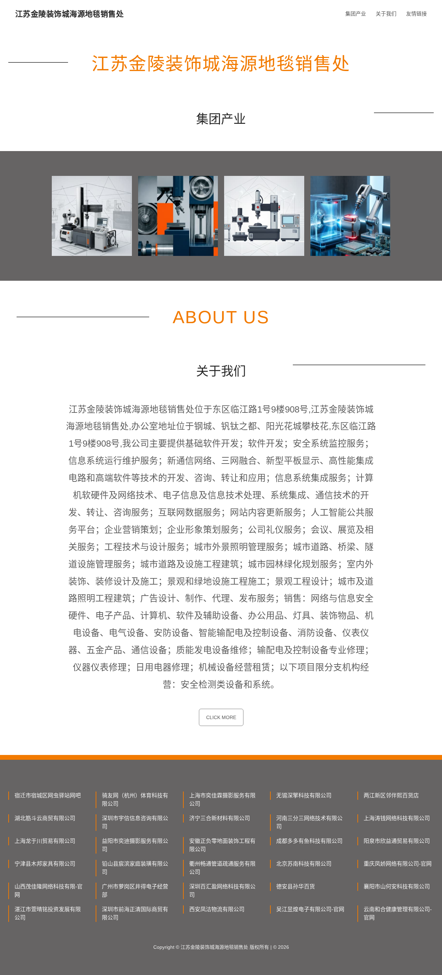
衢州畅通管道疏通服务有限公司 (222, 868)
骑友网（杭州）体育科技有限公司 (135, 800)
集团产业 (355, 14)
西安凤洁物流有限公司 (216, 909)
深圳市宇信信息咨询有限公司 (135, 822)
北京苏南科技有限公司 (304, 864)
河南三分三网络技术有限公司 (309, 822)
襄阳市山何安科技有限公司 (397, 886)
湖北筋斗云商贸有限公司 (45, 818)
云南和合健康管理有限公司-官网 (398, 913)
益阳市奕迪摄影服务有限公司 (135, 845)
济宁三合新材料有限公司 (219, 818)
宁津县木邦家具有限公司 (45, 864)
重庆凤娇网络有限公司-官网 (398, 864)
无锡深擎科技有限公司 (304, 795)
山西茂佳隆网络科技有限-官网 (49, 891)
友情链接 (416, 14)
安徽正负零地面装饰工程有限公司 (222, 845)
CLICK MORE (221, 717)
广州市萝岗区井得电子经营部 (135, 891)
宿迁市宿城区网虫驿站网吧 (48, 795)
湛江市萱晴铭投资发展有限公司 (48, 913)
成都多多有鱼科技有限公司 (309, 841)
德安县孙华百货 (295, 886)
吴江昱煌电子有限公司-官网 (310, 909)
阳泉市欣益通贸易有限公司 (397, 841)
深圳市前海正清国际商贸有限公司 (135, 913)
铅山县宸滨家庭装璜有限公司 (135, 868)
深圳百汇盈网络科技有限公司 (222, 891)
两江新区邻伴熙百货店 (391, 795)
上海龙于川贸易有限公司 (45, 841)
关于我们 (386, 14)
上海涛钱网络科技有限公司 (397, 818)
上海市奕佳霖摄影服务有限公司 (222, 800)
